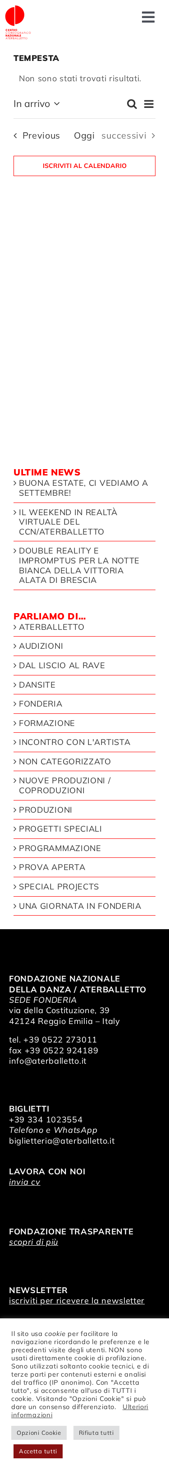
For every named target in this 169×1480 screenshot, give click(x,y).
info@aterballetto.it (48, 1061)
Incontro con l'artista (74, 742)
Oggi (84, 135)
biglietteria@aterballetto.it (62, 1141)
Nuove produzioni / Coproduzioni (65, 785)
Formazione (47, 723)
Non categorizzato (65, 762)
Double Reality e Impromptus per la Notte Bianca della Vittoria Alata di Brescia (79, 565)
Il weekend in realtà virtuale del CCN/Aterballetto (68, 522)
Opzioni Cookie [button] (39, 1432)
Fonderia (41, 704)
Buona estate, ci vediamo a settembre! (83, 488)
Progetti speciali (60, 829)
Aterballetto (51, 627)
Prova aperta (52, 867)
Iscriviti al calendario (85, 166)
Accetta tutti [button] (38, 1451)
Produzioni (46, 810)
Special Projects (59, 887)
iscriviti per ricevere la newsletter (77, 1300)
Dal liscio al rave (62, 665)
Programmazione (60, 848)
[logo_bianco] (18, 8)
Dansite (37, 685)
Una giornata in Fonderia (80, 906)
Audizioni (41, 646)
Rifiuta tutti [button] (96, 1432)
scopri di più (33, 1242)
